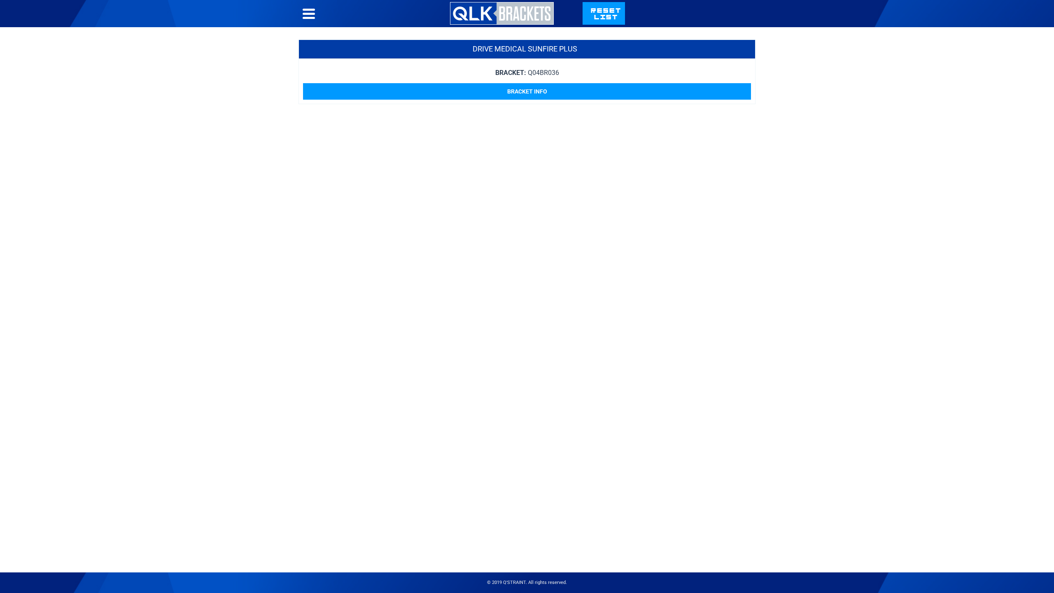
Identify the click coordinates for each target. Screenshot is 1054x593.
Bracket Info (527, 91)
